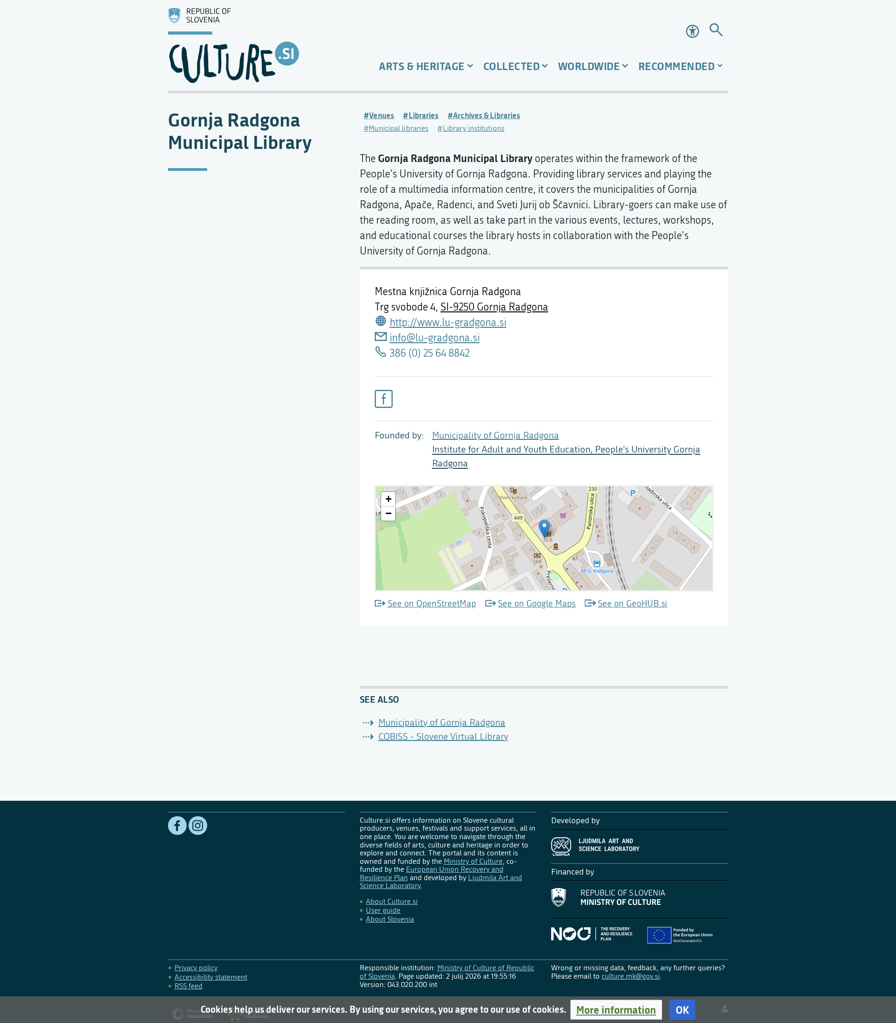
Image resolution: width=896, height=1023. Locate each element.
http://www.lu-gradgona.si (448, 323)
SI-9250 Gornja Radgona (494, 307)
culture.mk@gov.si (631, 976)
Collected (511, 66)
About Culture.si (392, 901)
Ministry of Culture (473, 861)
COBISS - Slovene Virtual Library (443, 736)
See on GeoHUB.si (632, 603)
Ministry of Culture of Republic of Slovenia (447, 972)
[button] (616, 1010)
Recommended (676, 66)
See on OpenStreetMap (432, 603)
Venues (381, 115)
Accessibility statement (211, 977)
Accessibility (693, 31)
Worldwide (589, 66)
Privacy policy (196, 967)
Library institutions (473, 128)
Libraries (424, 115)
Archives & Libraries (486, 115)
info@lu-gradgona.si (435, 338)
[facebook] (383, 399)
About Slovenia (390, 919)
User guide (383, 910)
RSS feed (189, 985)
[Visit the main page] (256, 45)
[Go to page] (716, 31)
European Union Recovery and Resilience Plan (432, 873)
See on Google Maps (536, 603)
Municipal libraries (398, 128)
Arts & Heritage (422, 66)
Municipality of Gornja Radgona (495, 435)
